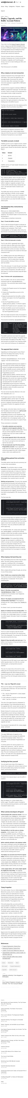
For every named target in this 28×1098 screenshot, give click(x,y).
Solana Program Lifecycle (18, 44)
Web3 (17, 962)
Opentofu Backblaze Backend (8, 1065)
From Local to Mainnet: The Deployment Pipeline (12, 1014)
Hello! (2, 1081)
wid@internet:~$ (8, 2)
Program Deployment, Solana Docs (11, 946)
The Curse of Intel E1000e (7, 1056)
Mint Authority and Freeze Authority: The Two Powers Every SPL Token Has (13, 1003)
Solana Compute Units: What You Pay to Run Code (13, 1035)
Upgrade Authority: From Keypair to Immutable (12, 1019)
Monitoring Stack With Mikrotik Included (10, 1061)
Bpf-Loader (4, 966)
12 (3, 796)
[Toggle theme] (17, 2)
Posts (6, 16)
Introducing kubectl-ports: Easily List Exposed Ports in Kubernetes (13, 1071)
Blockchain (10, 962)
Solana (3, 962)
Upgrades (4, 969)
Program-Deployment (15, 966)
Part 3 (7, 46)
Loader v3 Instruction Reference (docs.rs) (13, 950)
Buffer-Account (13, 969)
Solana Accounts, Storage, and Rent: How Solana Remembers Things (12, 1041)
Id (20, 2)
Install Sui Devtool (5, 1046)
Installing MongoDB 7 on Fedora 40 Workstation (12, 1076)
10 (3, 512)
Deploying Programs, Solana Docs (11, 948)
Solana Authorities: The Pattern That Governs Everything (11, 1009)
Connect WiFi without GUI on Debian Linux (11, 1051)
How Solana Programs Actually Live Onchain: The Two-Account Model (14, 1030)
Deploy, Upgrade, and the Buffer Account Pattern (12, 1024)
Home (2, 16)
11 (3, 513)
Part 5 (2, 932)
